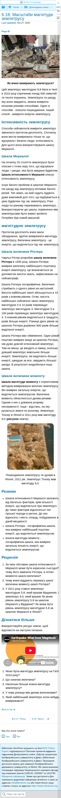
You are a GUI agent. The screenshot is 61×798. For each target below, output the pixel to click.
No (18, 736)
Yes (7, 736)
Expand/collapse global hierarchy (5, 7)
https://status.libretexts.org (44, 786)
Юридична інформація (13, 776)
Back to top (7, 709)
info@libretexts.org (20, 782)
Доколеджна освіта (39, 7)
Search (4, 794)
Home (16, 7)
